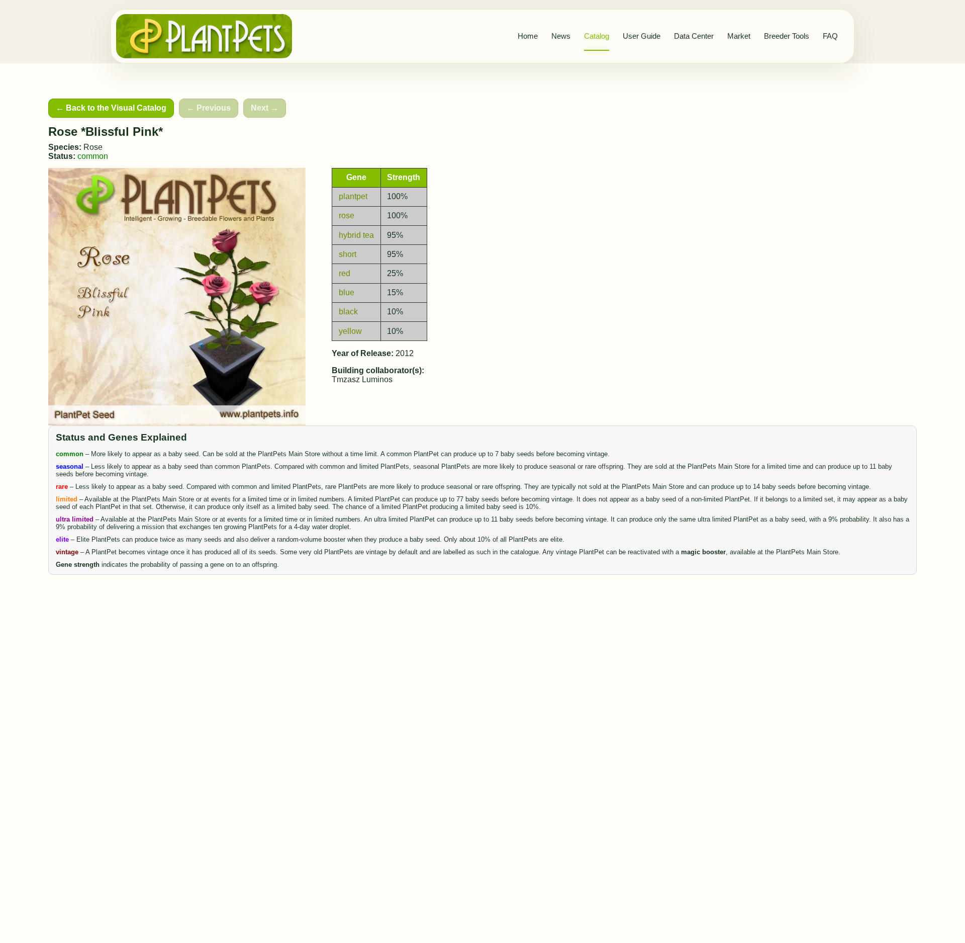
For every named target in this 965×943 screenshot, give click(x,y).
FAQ (830, 36)
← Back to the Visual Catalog (111, 108)
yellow (350, 331)
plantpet (353, 196)
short (347, 254)
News (560, 36)
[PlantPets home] (204, 36)
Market (738, 36)
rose (346, 215)
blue (346, 292)
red (344, 273)
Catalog (596, 36)
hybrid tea (356, 235)
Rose (93, 147)
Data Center (694, 36)
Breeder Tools (786, 36)
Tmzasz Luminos (362, 379)
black (348, 311)
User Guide (641, 36)
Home (528, 36)
